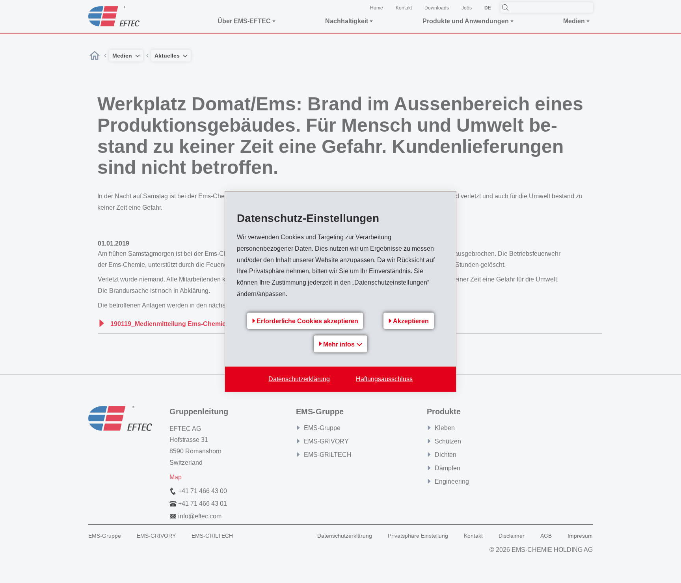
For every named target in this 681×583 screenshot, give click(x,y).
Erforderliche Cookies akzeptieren (307, 321)
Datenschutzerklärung (299, 379)
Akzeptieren (411, 321)
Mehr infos (339, 344)
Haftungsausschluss (384, 379)
